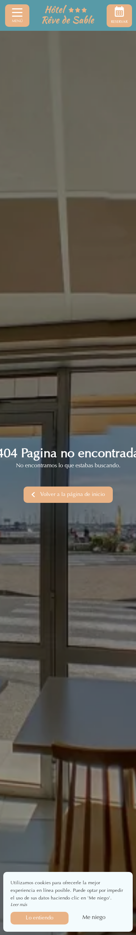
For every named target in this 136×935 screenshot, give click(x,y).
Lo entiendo (39, 918)
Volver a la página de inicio (72, 494)
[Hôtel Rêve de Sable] (68, 15)
